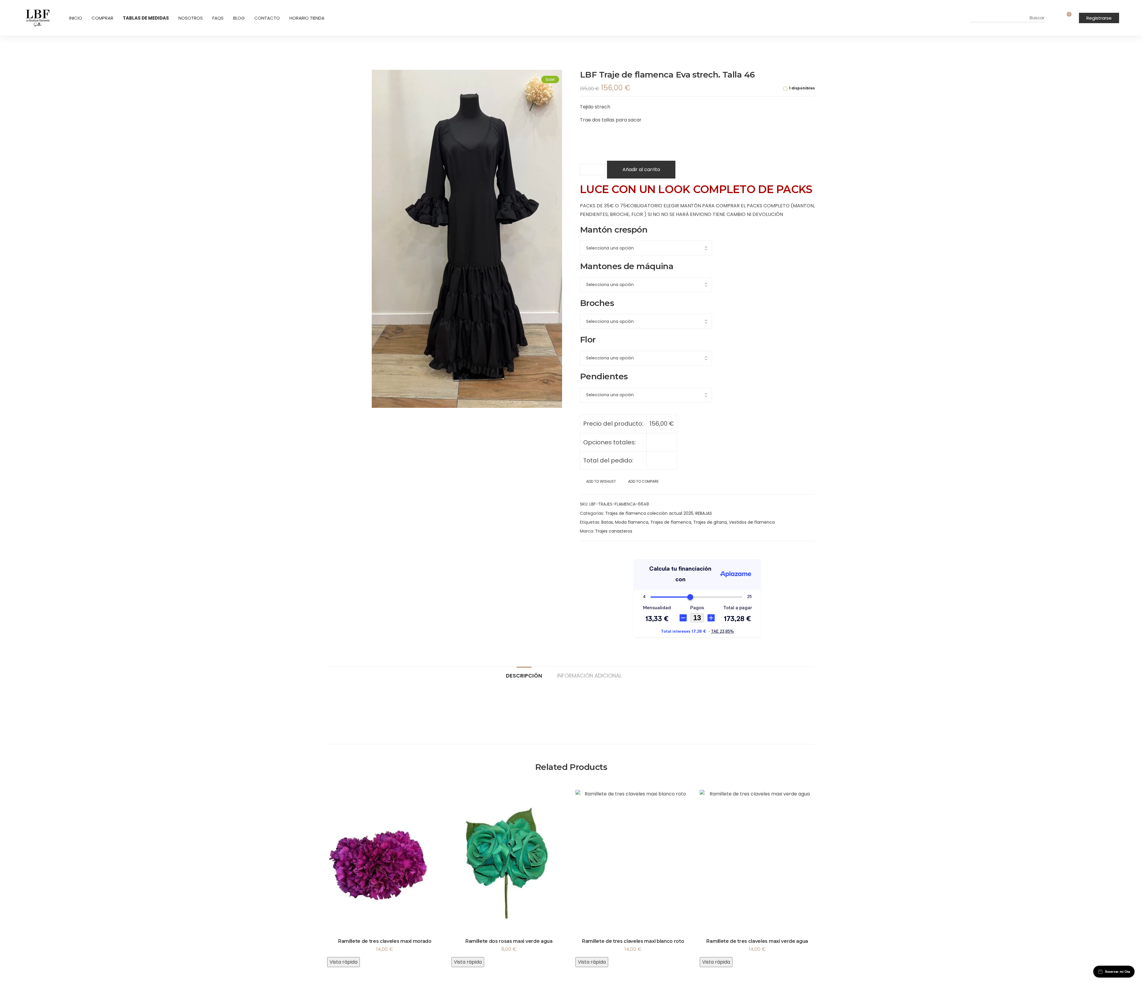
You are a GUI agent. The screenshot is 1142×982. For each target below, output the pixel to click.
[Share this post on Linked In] (602, 552)
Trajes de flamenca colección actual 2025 (649, 513)
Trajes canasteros (613, 531)
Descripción (524, 675)
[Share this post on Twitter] (592, 552)
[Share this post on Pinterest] (612, 552)
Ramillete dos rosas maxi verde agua (509, 941)
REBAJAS (703, 513)
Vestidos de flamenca (752, 522)
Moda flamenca (631, 522)
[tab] (524, 673)
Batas (607, 522)
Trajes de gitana (710, 522)
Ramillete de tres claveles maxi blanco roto (633, 941)
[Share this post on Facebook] (582, 552)
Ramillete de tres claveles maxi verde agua (757, 941)
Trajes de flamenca (670, 522)
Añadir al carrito (641, 169)
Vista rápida (343, 962)
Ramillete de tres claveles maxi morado (385, 941)
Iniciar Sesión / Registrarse (1056, 17)
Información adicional (589, 675)
